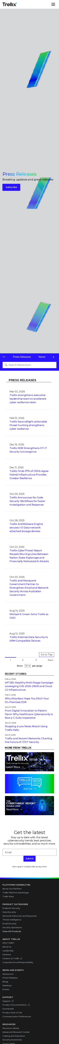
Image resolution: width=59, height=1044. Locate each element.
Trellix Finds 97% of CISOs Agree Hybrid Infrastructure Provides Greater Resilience (29, 475)
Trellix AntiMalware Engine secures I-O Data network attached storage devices (26, 528)
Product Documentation (14, 1005)
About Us (6, 947)
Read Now (12, 809)
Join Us (27, 788)
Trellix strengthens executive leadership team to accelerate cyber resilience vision (28, 399)
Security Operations (12, 927)
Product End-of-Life (12, 1012)
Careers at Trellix (10, 958)
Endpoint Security (11, 908)
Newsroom (8, 974)
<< (3, 356)
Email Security (9, 923)
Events (5, 989)
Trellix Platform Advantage (15, 892)
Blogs (5, 981)
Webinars (7, 985)
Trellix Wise (8, 896)
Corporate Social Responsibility (17, 962)
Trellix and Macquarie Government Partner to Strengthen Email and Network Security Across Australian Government (29, 587)
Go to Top (46, 654)
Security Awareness (12, 1039)
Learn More (13, 767)
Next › (51, 660)
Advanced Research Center (16, 1032)
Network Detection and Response (19, 916)
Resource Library (10, 1028)
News (42, 356)
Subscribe (11, 187)
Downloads (8, 1008)
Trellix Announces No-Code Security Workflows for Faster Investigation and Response (27, 501)
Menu (56, 4)
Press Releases (22, 356)
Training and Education (13, 1036)
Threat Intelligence (11, 919)
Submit (29, 858)
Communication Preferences (16, 1016)
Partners (6, 954)
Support (6, 1001)
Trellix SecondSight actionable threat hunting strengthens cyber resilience (28, 425)
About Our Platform (12, 888)
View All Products (11, 931)
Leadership (7, 950)
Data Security (9, 912)
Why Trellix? (8, 943)
